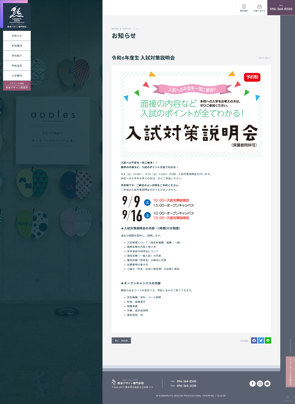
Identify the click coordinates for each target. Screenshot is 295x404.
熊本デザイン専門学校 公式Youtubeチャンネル (267, 384)
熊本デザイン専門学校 (17, 17)
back (125, 340)
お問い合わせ (260, 11)
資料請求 (244, 11)
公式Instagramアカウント (260, 384)
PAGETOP (287, 396)
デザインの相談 (17, 85)
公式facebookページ (253, 384)
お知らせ (17, 35)
